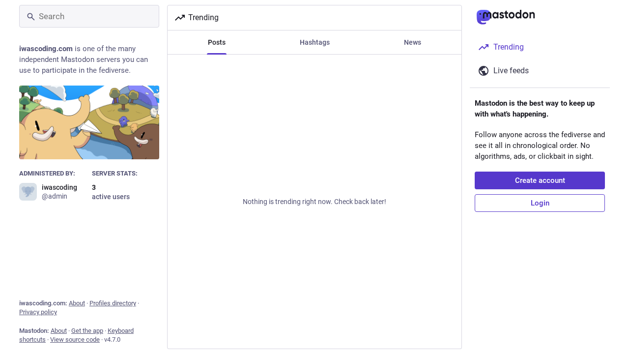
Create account (540, 180)
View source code (75, 339)
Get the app (87, 330)
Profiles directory (112, 303)
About (77, 303)
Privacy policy (38, 312)
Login (540, 203)
